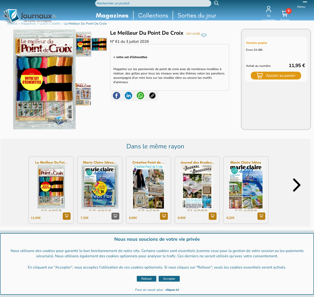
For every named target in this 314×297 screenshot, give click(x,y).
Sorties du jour (197, 15)
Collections (153, 15)
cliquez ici (172, 290)
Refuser (146, 278)
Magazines (112, 15)
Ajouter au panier (280, 75)
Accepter (169, 278)
